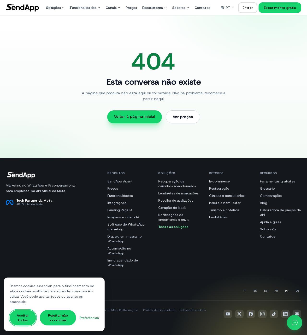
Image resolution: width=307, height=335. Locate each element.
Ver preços (183, 116)
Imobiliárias (218, 217)
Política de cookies (193, 310)
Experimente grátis (280, 8)
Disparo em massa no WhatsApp (124, 238)
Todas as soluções (173, 227)
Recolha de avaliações (175, 200)
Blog (263, 203)
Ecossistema (152, 8)
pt (228, 8)
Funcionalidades (83, 8)
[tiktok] (274, 314)
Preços (131, 8)
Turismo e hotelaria (224, 210)
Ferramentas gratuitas (277, 181)
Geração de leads (172, 207)
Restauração (219, 188)
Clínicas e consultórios (227, 195)
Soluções (53, 8)
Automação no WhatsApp (119, 250)
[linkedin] (285, 314)
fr (276, 291)
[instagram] (262, 314)
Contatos (202, 8)
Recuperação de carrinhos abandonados (177, 183)
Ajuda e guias (270, 222)
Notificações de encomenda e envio (173, 217)
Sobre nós (268, 229)
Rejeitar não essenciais (58, 317)
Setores (178, 8)
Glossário (267, 188)
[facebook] (251, 314)
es (265, 291)
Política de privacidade (159, 310)
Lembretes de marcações (178, 193)
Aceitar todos (23, 317)
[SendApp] (22, 7)
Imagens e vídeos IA (123, 217)
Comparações (271, 195)
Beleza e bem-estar (225, 203)
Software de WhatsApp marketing (126, 226)
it (244, 291)
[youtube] (228, 314)
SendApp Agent (120, 181)
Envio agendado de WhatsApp (122, 262)
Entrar (247, 8)
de (297, 291)
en (255, 291)
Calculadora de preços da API (280, 212)
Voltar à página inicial (134, 116)
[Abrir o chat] (294, 322)
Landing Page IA (119, 210)
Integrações (116, 203)
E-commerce (219, 181)
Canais (111, 8)
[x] (239, 314)
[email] (297, 314)
